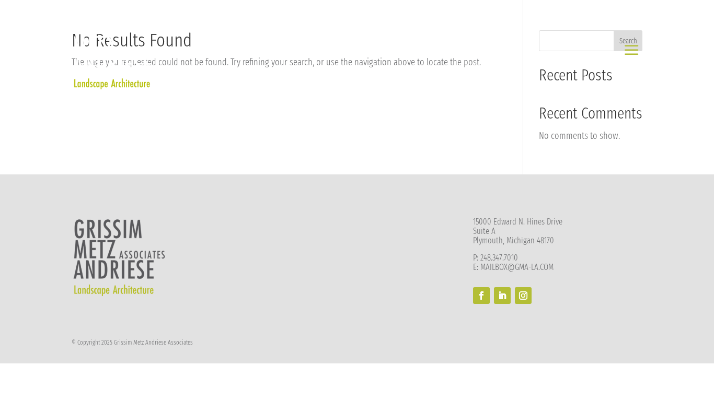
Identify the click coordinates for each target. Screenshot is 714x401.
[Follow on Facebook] (481, 295)
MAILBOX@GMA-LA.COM (517, 267)
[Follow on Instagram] (523, 295)
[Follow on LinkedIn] (502, 295)
